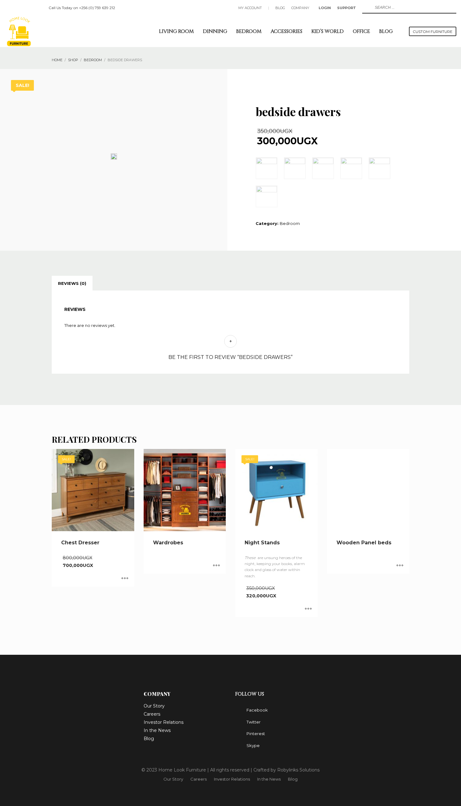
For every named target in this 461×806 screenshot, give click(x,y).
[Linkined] (37, 8)
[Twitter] (19, 8)
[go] (366, 7)
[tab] (72, 283)
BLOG (280, 8)
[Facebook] (9, 8)
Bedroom (290, 223)
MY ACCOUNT (250, 8)
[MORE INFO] (125, 579)
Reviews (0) (72, 283)
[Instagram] (28, 8)
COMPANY (300, 8)
